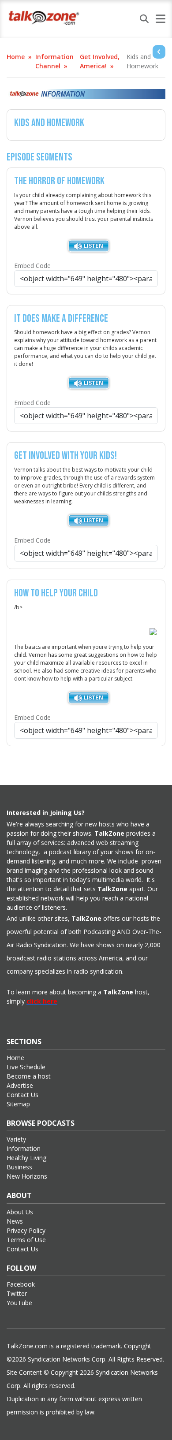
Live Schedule (26, 1067)
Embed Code (32, 265)
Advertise (20, 1085)
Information (24, 1148)
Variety (16, 1139)
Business (19, 1167)
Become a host (29, 1076)
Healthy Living (26, 1157)
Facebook (21, 1284)
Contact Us (22, 1094)
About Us (20, 1212)
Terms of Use (26, 1239)
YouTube (19, 1303)
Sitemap (18, 1104)
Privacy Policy (26, 1230)
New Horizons (27, 1176)
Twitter (17, 1293)
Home (16, 56)
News (15, 1221)
